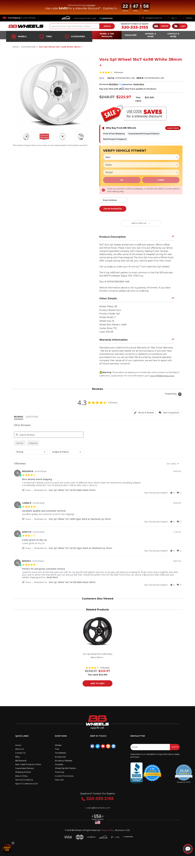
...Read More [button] (51, 577)
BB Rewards (21, 760)
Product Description (112, 236)
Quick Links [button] (22, 736)
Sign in (174, 18)
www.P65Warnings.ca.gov (162, 376)
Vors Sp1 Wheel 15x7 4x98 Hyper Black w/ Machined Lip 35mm (80, 519)
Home (18, 745)
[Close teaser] (12, 843)
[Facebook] (92, 746)
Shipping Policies (23, 772)
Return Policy (21, 776)
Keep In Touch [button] (98, 736)
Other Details (108, 298)
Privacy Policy (107, 830)
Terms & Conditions (24, 780)
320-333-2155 (134, 27)
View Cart (59, 780)
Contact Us (20, 753)
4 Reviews (118, 72)
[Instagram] (108, 746)
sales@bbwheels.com (153, 18)
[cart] (175, 26)
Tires (49, 36)
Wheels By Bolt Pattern (65, 768)
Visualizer (59, 764)
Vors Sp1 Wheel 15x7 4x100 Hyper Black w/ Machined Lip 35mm (80, 548)
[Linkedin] (113, 746)
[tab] (144, 412)
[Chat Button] (188, 849)
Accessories (78, 36)
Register (189, 18)
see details (91, 5)
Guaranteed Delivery (24, 768)
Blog (17, 757)
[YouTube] (103, 746)
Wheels (22, 36)
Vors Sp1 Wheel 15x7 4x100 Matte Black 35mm (72, 490)
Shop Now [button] (61, 736)
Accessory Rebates (63, 760)
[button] (161, 26)
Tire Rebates (60, 753)
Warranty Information (113, 339)
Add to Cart (98, 683)
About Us (19, 749)
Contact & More (173, 35)
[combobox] (31, 451)
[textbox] (180, 464)
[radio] (20, 443)
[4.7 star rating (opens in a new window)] (152, 771)
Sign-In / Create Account (26, 783)
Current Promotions (64, 776)
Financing (59, 772)
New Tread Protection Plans (28, 764)
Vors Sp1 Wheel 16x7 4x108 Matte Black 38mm (72, 582)
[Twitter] (97, 746)
